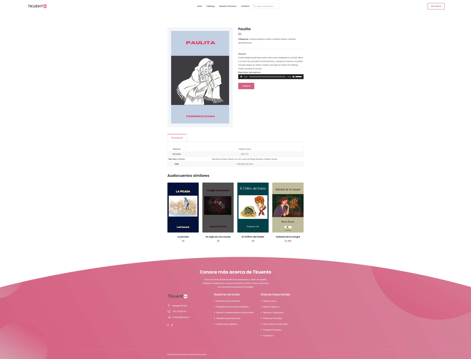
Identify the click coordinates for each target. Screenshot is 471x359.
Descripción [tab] (177, 137)
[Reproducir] (241, 76)
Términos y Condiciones (273, 312)
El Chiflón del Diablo (253, 236)
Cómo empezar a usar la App (275, 324)
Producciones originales (226, 324)
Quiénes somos (270, 301)
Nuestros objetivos (271, 307)
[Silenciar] (293, 76)
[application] (271, 76)
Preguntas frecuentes (272, 330)
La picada (183, 236)
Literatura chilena (279, 39)
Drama (268, 39)
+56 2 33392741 (179, 311)
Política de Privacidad (272, 318)
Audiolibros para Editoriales (228, 301)
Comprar (246, 86)
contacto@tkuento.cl (181, 317)
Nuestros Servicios (228, 6)
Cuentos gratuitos (257, 39)
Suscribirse (436, 6)
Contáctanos (268, 335)
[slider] (298, 76)
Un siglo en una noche (218, 236)
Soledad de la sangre (288, 236)
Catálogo (211, 6)
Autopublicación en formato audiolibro (232, 307)
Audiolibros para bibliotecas (228, 318)
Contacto (245, 6)
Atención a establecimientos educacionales (235, 312)
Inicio (199, 6)
